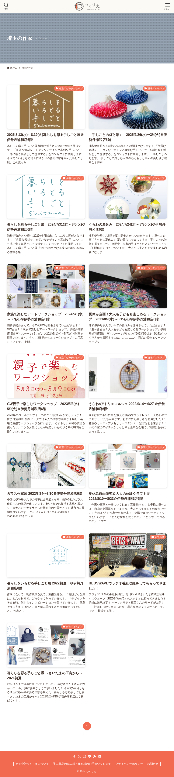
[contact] (100, 756)
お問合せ (152, 763)
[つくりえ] (87, 6)
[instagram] (84, 756)
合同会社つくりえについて (32, 763)
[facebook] (74, 756)
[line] (89, 756)
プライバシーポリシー (129, 763)
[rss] (95, 756)
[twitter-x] (79, 756)
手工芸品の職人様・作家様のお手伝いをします (82, 763)
